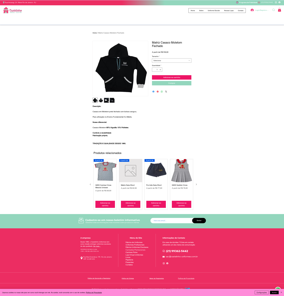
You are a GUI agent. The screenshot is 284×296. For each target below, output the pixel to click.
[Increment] (160, 70)
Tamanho (156, 56)
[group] (143, 184)
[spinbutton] (157, 70)
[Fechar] (281, 292)
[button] (214, 10)
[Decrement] (153, 70)
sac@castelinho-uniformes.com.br (182, 256)
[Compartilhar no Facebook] (153, 91)
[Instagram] (276, 2)
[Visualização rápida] (181, 170)
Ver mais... (97, 246)
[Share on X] (166, 91)
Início (95, 33)
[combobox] (171, 60)
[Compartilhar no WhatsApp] (162, 91)
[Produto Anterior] (90, 184)
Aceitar (274, 292)
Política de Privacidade (94, 292)
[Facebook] (279, 2)
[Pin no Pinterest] (157, 91)
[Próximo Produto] (196, 184)
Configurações (262, 292)
